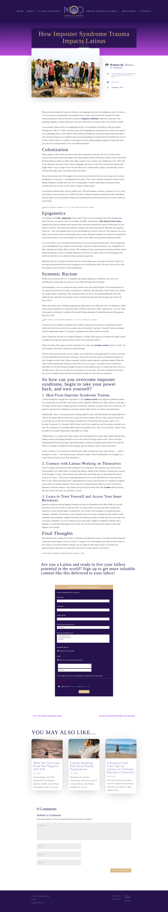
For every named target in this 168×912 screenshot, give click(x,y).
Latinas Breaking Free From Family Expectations (82, 766)
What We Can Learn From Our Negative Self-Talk (46, 766)
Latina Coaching (49, 11)
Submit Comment (121, 870)
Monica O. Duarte (122, 66)
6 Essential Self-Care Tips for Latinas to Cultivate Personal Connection (121, 767)
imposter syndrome (90, 118)
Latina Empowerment (128, 73)
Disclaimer (127, 900)
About (30, 11)
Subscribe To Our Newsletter (66, 651)
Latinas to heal (90, 399)
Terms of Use (86, 686)
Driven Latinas (116, 73)
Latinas (107, 487)
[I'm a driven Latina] (83, 636)
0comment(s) (115, 82)
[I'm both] (83, 639)
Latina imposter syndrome (119, 75)
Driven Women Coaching (102, 11)
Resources (129, 11)
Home (20, 11)
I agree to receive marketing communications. (71, 660)
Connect (145, 11)
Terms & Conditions (127, 896)
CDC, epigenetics (63, 218)
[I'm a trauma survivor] (83, 637)
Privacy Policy (74, 686)
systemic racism (101, 345)
